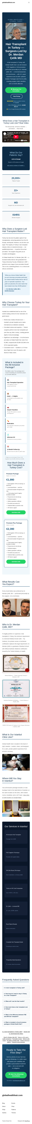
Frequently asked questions (18, 1042)
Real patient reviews (17, 1039)
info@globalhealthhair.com (19, 1080)
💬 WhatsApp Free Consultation (16, 90)
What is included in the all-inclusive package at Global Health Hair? (15, 1023)
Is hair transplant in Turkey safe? (15, 988)
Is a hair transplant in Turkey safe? (12, 1031)
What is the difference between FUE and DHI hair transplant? (15, 1015)
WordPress (27, 1121)
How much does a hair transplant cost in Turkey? (16, 1008)
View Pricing (16, 96)
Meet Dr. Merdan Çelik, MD (10, 1037)
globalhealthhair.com (8, 2)
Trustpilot (17, 102)
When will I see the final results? (15, 1001)
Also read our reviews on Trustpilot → (16, 165)
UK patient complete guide (13, 1040)
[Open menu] (29, 2)
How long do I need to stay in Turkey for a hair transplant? (15, 994)
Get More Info (16, 512)
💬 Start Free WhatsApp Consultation (16, 1075)
